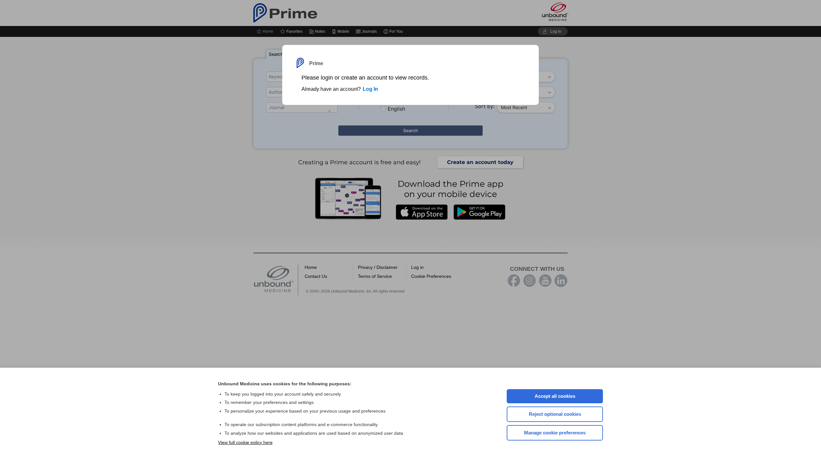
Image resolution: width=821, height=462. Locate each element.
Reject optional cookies (555, 414)
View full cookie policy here (245, 442)
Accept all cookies (555, 396)
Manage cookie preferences (555, 432)
